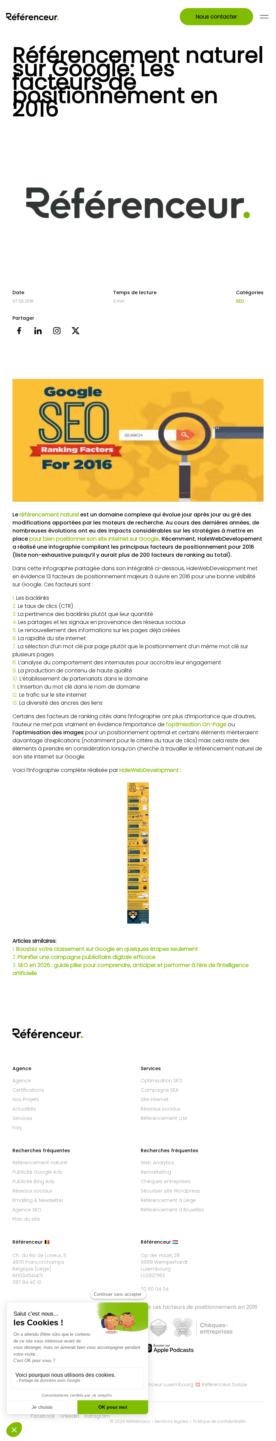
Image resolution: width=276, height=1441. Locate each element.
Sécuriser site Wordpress (170, 1190)
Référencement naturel (39, 1162)
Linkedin (69, 1416)
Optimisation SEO (161, 1080)
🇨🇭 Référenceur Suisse (221, 1384)
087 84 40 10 (26, 1282)
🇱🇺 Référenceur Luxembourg (160, 1384)
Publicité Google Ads (37, 1172)
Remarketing (156, 1172)
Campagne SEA (159, 1090)
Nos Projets (25, 1099)
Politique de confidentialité (219, 1421)
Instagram (97, 1416)
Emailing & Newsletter (37, 1200)
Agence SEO (26, 1209)
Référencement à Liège (168, 1200)
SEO (240, 301)
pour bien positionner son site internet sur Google (94, 539)
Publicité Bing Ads (33, 1181)
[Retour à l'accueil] (41, 17)
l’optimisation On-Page (196, 724)
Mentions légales (171, 1421)
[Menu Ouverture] (264, 16)
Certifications (28, 1090)
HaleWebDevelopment (149, 770)
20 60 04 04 (155, 1289)
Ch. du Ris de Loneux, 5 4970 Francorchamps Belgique (39, 1262)
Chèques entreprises (166, 1181)
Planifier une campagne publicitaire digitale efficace (87, 957)
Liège (43, 1268)
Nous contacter (216, 17)
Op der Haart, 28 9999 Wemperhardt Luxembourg (164, 1262)
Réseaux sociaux (160, 1108)
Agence (21, 1080)
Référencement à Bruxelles (172, 1209)
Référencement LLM (164, 1118)
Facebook (43, 1416)
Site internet (155, 1099)
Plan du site (26, 1219)
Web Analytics (157, 1162)
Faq (17, 1127)
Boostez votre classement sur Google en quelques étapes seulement (107, 949)
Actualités (24, 1108)
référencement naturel (49, 514)
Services (22, 1118)
